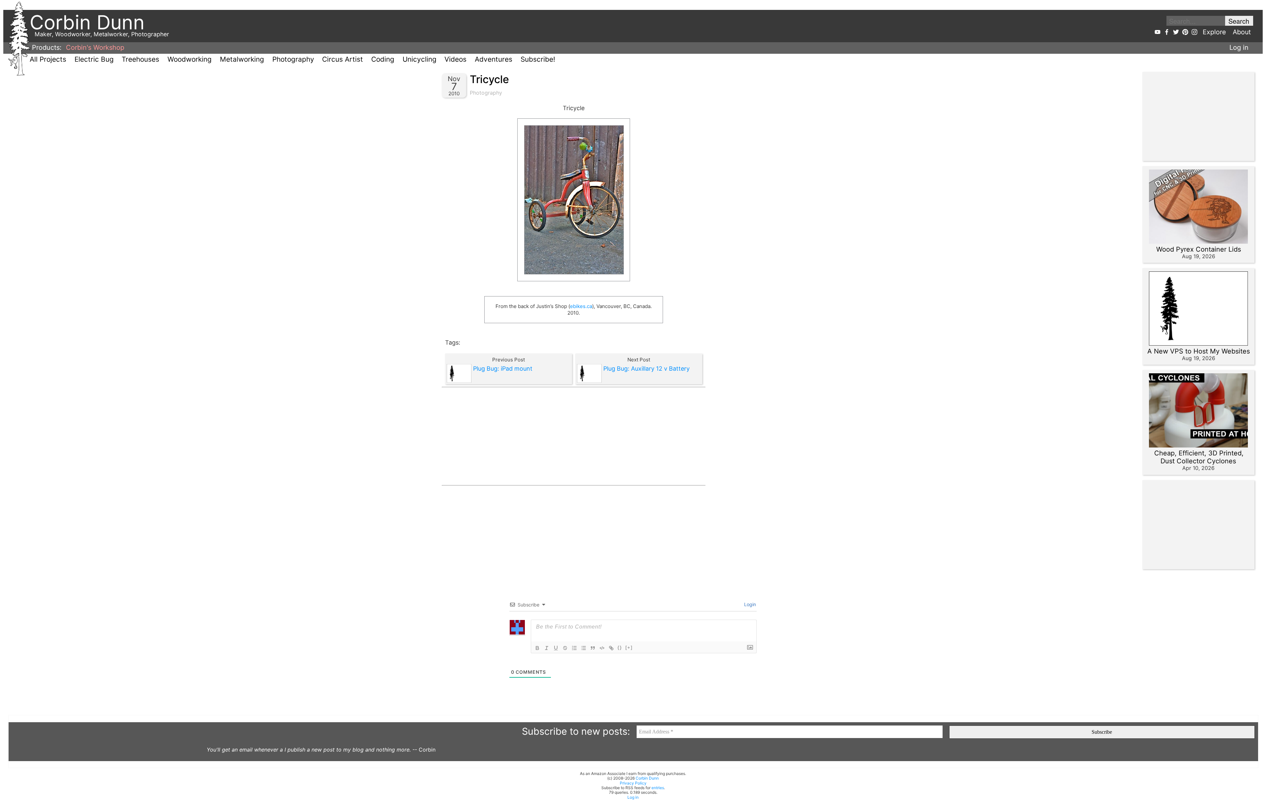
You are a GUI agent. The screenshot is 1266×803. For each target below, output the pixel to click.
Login (749, 604)
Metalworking (242, 59)
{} (620, 647)
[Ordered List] (574, 648)
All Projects (48, 59)
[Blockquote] (592, 648)
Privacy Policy (633, 783)
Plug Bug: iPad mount (502, 368)
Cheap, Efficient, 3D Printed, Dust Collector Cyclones (1199, 457)
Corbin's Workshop (95, 47)
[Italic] (546, 648)
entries (657, 787)
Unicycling (420, 59)
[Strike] (565, 648)
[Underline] (555, 648)
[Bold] (537, 648)
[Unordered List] (583, 648)
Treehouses (140, 59)
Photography (293, 59)
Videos (455, 59)
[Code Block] (602, 648)
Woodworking (189, 59)
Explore (1214, 32)
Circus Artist (342, 59)
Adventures (493, 59)
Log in (1239, 47)
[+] (629, 647)
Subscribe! (538, 59)
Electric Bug (94, 59)
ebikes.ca (581, 306)
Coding (382, 59)
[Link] (611, 648)
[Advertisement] (574, 436)
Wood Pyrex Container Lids (1198, 249)
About (1242, 32)
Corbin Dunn (647, 778)
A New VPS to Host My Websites (1198, 351)
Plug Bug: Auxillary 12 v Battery (646, 368)
